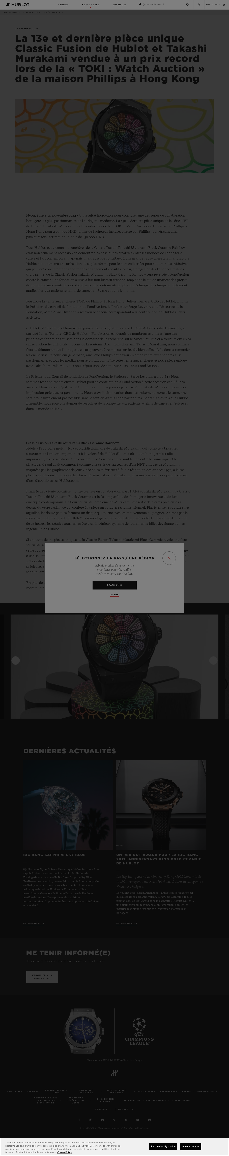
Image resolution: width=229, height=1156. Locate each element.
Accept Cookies (190, 1147)
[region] (114, 1147)
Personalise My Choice (163, 1147)
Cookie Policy (64, 1152)
